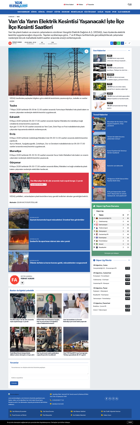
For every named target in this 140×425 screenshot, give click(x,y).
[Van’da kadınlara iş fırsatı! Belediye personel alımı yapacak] (75, 306)
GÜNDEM (110, 74)
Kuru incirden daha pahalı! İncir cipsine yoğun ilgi (117, 88)
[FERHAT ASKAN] (14, 280)
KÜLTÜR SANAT (90, 12)
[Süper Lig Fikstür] (129, 260)
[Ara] (129, 5)
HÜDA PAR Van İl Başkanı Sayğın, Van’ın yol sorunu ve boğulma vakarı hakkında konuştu (48, 321)
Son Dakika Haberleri (79, 415)
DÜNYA (34, 12)
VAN (18, 16)
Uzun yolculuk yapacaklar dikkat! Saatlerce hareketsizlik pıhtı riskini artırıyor (118, 97)
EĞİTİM (57, 12)
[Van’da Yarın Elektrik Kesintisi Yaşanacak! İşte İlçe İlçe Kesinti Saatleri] (49, 72)
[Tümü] (129, 50)
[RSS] (116, 398)
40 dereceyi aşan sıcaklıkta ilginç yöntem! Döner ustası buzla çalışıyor (118, 78)
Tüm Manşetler (47, 415)
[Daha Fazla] (122, 43)
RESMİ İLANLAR (77, 12)
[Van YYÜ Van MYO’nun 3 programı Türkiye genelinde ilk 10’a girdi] (75, 339)
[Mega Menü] (131, 5)
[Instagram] (113, 398)
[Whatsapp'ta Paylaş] (118, 43)
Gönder (14, 383)
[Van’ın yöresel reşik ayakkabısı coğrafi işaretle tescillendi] (49, 339)
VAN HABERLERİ (23, 12)
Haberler (11, 16)
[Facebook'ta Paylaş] (111, 43)
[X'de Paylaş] (115, 43)
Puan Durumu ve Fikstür (19, 415)
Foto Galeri (70, 4)
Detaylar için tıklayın (112, 253)
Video (81, 4)
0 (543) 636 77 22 (58, 400)
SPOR (114, 12)
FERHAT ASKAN (27, 279)
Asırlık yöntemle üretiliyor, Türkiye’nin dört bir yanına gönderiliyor (117, 69)
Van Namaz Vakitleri (79, 411)
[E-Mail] (22, 283)
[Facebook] (106, 398)
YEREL (109, 55)
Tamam (130, 422)
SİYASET (49, 12)
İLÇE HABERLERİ (124, 12)
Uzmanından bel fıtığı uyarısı (117, 107)
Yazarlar (91, 4)
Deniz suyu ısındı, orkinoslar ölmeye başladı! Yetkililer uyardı (116, 59)
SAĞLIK (100, 12)
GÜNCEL (41, 12)
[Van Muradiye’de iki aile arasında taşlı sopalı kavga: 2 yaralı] (22, 306)
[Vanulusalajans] (18, 4)
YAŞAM (107, 12)
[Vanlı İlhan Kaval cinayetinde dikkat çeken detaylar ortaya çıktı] (22, 339)
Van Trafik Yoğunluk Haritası (111, 411)
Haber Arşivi (107, 415)
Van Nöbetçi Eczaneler (19, 411)
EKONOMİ (65, 12)
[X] (110, 398)
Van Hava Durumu (48, 411)
